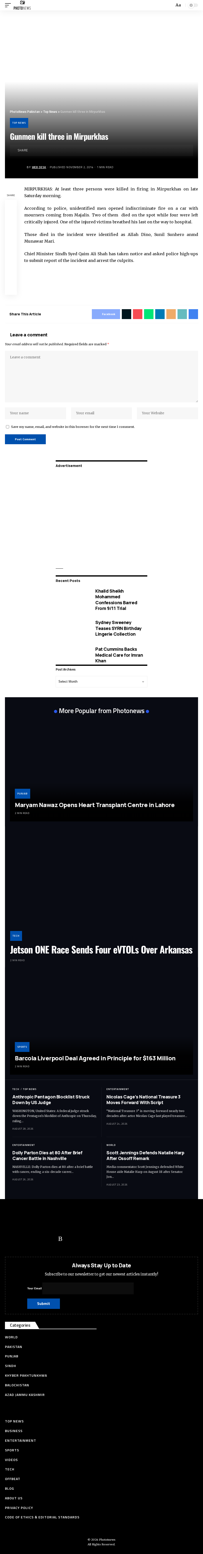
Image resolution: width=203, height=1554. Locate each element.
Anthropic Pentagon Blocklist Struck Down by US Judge (51, 1099)
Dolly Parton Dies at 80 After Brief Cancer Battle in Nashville (47, 1155)
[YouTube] (31, 1238)
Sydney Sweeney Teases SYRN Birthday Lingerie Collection (118, 628)
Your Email (34, 1288)
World (111, 1145)
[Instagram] (51, 1238)
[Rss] (60, 1238)
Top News (19, 123)
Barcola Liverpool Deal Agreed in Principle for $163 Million (95, 1058)
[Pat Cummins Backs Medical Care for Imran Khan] (72, 655)
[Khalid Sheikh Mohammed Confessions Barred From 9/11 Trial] (72, 599)
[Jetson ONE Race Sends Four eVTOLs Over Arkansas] (101, 886)
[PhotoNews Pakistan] (22, 5)
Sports (22, 1047)
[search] (170, 5)
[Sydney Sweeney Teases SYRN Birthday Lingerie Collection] (72, 628)
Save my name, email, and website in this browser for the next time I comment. (73, 427)
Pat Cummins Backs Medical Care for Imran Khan (119, 655)
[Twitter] (21, 1238)
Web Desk (39, 167)
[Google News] (41, 1238)
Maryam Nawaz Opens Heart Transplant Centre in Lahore (95, 805)
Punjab (22, 793)
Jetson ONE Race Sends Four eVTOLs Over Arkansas (101, 949)
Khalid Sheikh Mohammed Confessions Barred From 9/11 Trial (116, 599)
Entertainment (117, 1089)
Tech (16, 936)
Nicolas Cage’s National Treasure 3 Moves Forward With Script (143, 1099)
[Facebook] (11, 1238)
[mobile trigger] (9, 5)
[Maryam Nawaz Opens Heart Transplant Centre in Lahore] (101, 770)
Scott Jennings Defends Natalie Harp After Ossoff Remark (145, 1155)
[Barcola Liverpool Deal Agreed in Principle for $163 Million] (101, 1023)
